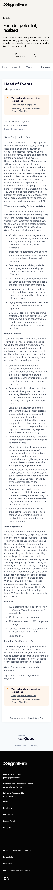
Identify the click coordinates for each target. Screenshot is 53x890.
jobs (4, 67)
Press (5, 801)
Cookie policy (33, 745)
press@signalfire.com (11, 778)
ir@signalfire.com (9, 796)
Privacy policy (20, 745)
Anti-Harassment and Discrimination (16, 870)
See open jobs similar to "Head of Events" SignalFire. (26, 109)
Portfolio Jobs (8, 814)
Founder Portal (9, 821)
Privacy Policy (8, 857)
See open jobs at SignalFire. (23, 104)
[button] (46, 5)
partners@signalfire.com (12, 787)
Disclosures (7, 864)
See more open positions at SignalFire (26, 718)
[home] (15, 5)
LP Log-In (7, 828)
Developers (7, 808)
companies (16, 67)
